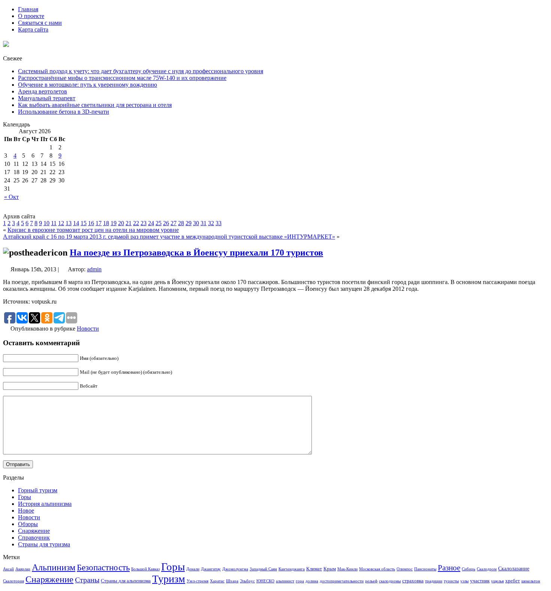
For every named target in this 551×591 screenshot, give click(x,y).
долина (311, 581)
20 (121, 223)
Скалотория (13, 581)
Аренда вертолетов (42, 91)
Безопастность (103, 567)
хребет (512, 580)
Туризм (168, 579)
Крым (329, 568)
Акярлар (22, 569)
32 (211, 223)
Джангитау (211, 569)
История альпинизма (45, 504)
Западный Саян (263, 569)
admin (94, 269)
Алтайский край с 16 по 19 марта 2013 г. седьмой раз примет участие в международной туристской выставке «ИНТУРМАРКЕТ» (169, 236)
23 (144, 223)
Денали (192, 569)
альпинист (285, 581)
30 (196, 223)
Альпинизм (53, 567)
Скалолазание (513, 568)
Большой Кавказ (145, 569)
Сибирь (468, 569)
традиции (433, 581)
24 (151, 223)
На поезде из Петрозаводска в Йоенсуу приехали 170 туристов (196, 252)
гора (300, 581)
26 (166, 223)
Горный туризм (37, 490)
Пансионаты (425, 569)
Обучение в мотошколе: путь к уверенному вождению (87, 84)
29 (189, 223)
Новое (26, 510)
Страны (87, 580)
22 (136, 223)
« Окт (11, 197)
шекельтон (530, 581)
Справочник (34, 537)
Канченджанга (291, 569)
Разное (449, 567)
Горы (24, 497)
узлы (464, 581)
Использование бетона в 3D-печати (63, 111)
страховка (413, 580)
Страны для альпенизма (126, 580)
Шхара (232, 581)
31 (204, 223)
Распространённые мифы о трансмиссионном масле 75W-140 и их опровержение (122, 78)
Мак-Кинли (347, 569)
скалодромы (390, 581)
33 (219, 223)
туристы (451, 581)
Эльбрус (247, 581)
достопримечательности (342, 581)
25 (159, 223)
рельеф (371, 581)
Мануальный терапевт (46, 98)
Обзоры (28, 524)
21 (129, 223)
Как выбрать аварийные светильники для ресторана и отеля (95, 105)
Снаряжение (34, 531)
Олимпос (405, 569)
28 (181, 223)
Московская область (377, 569)
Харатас (217, 581)
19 (114, 223)
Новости (88, 328)
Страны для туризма (44, 544)
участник (480, 580)
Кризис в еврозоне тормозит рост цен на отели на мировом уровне (93, 230)
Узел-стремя (197, 581)
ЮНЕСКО (265, 581)
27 (174, 223)
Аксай (8, 569)
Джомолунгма (235, 569)
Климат (314, 568)
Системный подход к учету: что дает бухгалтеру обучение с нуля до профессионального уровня (140, 71)
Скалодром (487, 569)
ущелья (497, 581)
